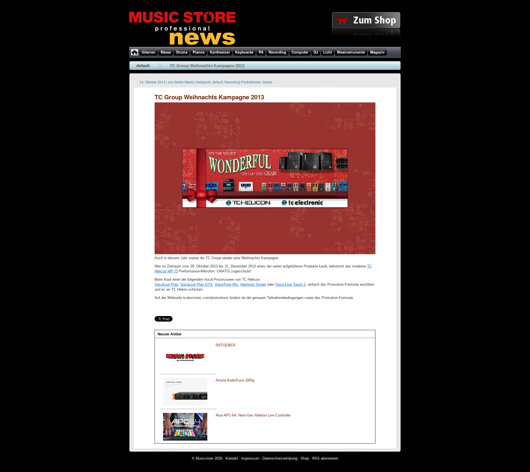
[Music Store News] (182, 44)
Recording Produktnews (242, 81)
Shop (305, 458)
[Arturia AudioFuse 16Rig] (185, 404)
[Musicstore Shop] (265, 46)
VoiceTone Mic (226, 284)
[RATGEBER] (185, 369)
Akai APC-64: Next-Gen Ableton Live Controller (253, 415)
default (143, 65)
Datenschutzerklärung (280, 458)
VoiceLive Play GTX (196, 284)
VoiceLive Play (166, 284)
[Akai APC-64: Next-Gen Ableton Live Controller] (185, 439)
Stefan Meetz (184, 81)
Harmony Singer (253, 284)
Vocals (267, 81)
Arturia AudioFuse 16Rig (235, 380)
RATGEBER (225, 345)
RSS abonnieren (325, 458)
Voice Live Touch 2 (290, 284)
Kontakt (232, 458)
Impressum (250, 458)
